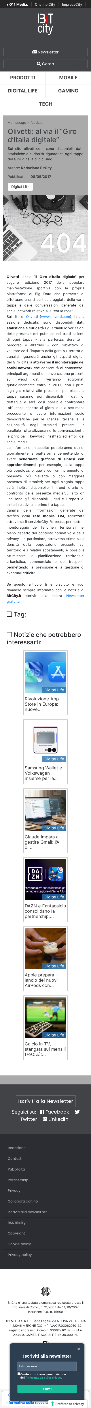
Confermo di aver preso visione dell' (43, 1376)
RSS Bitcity (17, 1222)
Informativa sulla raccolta (27, 1402)
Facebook (56, 1112)
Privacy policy (20, 1254)
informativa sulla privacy (45, 1377)
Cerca (47, 64)
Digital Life (23, 91)
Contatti (15, 1158)
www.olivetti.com (55, 316)
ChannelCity (45, 4)
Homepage (17, 122)
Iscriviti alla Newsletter (45, 1101)
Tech (45, 104)
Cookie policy (19, 1244)
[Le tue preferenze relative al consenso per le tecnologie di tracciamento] (67, 1404)
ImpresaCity (72, 4)
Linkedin (57, 1119)
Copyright (16, 1233)
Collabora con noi (23, 1201)
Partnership (18, 1180)
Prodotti (22, 77)
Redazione (17, 1147)
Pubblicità (16, 1169)
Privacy (14, 1190)
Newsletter (48, 52)
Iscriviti (47, 1388)
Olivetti (32, 316)
